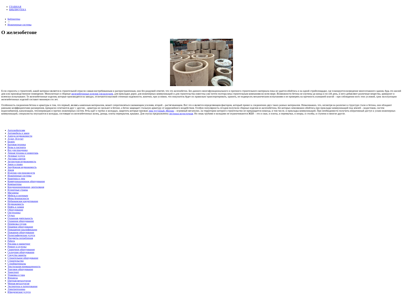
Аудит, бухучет (15, 138)
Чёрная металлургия (18, 283)
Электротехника (16, 289)
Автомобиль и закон (18, 133)
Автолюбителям (16, 130)
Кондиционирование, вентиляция (26, 187)
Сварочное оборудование (21, 249)
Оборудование (15, 209)
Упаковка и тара (16, 275)
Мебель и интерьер (18, 195)
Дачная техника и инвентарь (23, 153)
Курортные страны (18, 190)
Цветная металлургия (19, 280)
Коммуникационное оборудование (26, 181)
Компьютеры (15, 184)
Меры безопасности (18, 198)
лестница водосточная (181, 113)
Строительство (16, 260)
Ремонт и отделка (17, 246)
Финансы (13, 278)
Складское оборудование (21, 252)
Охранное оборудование (21, 221)
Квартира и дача (16, 178)
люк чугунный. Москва (161, 110)
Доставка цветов (17, 158)
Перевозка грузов (17, 224)
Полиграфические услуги (21, 235)
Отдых (11, 215)
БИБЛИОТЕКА (17, 9)
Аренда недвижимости (20, 136)
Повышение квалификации (22, 229)
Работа (11, 241)
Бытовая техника (17, 144)
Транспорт (13, 272)
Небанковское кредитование (23, 201)
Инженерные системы (19, 24)
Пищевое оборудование (20, 226)
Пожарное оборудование (21, 232)
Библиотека (14, 19)
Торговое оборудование (20, 269)
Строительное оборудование (23, 258)
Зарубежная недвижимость (22, 167)
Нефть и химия (16, 207)
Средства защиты (17, 255)
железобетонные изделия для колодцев (92, 93)
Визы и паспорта (17, 147)
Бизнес (11, 141)
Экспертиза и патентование (22, 286)
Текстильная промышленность (24, 266)
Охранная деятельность (20, 218)
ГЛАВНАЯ (15, 6)
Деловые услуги (16, 155)
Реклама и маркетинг (19, 243)
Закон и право (15, 164)
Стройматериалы (17, 263)
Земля (11, 170)
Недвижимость (16, 204)
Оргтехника (14, 212)
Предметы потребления (20, 238)
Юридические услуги (19, 292)
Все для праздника (18, 150)
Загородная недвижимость (22, 161)
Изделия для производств (21, 173)
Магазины (13, 192)
